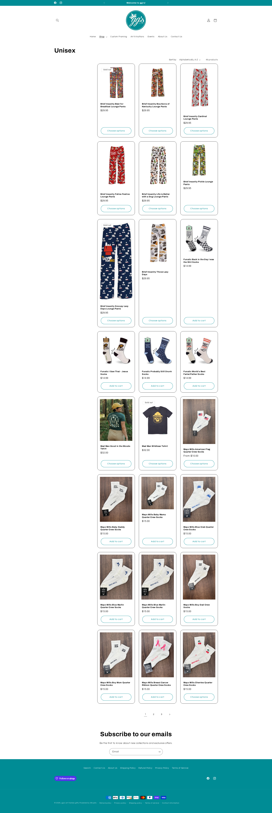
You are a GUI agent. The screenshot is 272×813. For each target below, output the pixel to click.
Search (87, 768)
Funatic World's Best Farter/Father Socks (194, 372)
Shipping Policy (127, 768)
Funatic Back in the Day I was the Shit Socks (198, 260)
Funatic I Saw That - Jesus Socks (114, 372)
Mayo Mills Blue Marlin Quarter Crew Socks (112, 606)
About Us (112, 768)
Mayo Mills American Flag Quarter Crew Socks (196, 450)
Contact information (170, 803)
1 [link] (145, 714)
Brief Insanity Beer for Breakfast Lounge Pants (113, 105)
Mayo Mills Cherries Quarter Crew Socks (197, 683)
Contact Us (99, 768)
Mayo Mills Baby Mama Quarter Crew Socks (154, 516)
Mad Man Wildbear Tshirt (155, 446)
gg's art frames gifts (70, 803)
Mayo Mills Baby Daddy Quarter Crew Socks (112, 528)
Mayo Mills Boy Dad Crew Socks (196, 606)
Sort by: (172, 60)
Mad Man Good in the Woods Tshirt (115, 447)
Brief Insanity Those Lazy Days (155, 273)
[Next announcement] (168, 3)
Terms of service (152, 803)
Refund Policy (145, 768)
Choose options (116, 131)
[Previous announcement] (104, 3)
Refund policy (105, 803)
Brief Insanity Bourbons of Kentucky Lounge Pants (156, 105)
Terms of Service (180, 768)
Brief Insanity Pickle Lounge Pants (198, 183)
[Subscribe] (159, 751)
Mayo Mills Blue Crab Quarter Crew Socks (198, 528)
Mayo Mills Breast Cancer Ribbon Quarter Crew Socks (156, 683)
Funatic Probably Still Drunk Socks (157, 372)
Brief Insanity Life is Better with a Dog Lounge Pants (156, 195)
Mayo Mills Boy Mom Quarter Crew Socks (115, 683)
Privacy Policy (162, 768)
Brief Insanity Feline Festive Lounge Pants (115, 195)
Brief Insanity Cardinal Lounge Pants (195, 117)
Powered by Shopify (88, 803)
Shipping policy (135, 803)
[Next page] (169, 714)
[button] (57, 20)
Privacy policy (120, 803)
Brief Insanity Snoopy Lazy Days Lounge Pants (114, 307)
